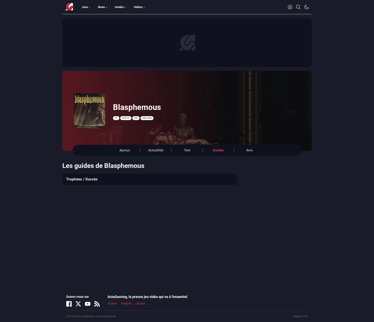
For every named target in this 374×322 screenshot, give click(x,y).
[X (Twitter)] (78, 304)
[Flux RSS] (97, 304)
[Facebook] (69, 304)
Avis (249, 150)
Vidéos (138, 7)
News (101, 7)
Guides (119, 7)
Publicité (126, 303)
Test (187, 150)
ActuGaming (69, 7)
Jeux (85, 7)
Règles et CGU (300, 316)
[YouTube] (87, 304)
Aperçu (124, 150)
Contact (112, 303)
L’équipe (140, 303)
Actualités (156, 150)
